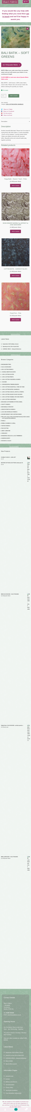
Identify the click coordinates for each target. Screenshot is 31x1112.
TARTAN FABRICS (5, 425)
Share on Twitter (8, 109)
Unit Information (10, 1084)
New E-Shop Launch (11, 1063)
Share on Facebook (8, 111)
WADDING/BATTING (6, 364)
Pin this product (7, 113)
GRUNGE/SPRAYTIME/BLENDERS (10, 384)
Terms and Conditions (11, 1090)
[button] (27, 29)
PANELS (3, 420)
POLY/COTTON (4, 428)
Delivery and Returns (11, 1081)
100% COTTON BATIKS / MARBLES (14, 104)
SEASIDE (4, 382)
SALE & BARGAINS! (6, 367)
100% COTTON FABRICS (7, 369)
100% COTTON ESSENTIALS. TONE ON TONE (13, 387)
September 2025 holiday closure (11, 344)
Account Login (9, 1076)
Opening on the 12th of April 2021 (11, 346)
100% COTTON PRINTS (8, 377)
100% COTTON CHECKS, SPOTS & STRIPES (13, 392)
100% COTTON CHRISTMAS (9, 399)
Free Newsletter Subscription (13, 1093)
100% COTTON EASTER (8, 374)
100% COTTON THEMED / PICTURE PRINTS (13, 397)
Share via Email (8, 115)
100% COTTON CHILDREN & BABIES (11, 379)
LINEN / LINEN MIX (5, 430)
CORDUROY (4, 433)
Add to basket (14, 95)
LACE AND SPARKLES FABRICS (9, 411)
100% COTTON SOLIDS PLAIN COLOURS (12, 394)
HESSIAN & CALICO (6, 440)
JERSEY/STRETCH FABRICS (8, 409)
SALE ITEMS (9, 1061)
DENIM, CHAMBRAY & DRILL (8, 423)
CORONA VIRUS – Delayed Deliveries (12, 349)
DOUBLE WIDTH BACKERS (9, 372)
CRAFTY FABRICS (5, 404)
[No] (29, 1106)
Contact (8, 1079)
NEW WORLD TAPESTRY (7, 406)
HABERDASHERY (5, 438)
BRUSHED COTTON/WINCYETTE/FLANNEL (11, 402)
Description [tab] (4, 121)
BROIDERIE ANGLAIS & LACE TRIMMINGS (11, 435)
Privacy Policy (9, 1087)
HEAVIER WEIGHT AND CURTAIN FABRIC (11, 414)
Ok (16, 1109)
